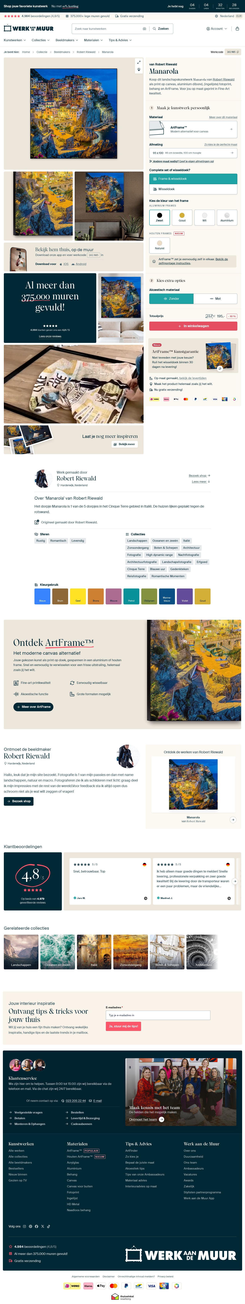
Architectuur (191, 548)
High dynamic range (159, 555)
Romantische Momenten (168, 576)
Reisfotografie (136, 576)
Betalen (20, 1118)
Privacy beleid (165, 1276)
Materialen (91, 40)
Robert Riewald (166, 64)
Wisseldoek (166, 189)
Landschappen (137, 541)
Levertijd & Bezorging (85, 1118)
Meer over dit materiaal (223, 117)
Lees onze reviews (50, 336)
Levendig (78, 541)
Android (81, 264)
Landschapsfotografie (176, 562)
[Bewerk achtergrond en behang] (139, 69)
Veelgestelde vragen (28, 1112)
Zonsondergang (138, 548)
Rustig (40, 541)
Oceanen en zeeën (165, 541)
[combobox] (106, 29)
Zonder (174, 299)
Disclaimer (109, 1276)
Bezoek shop (198, 476)
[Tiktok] (49, 1226)
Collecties (39, 40)
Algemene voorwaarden (86, 1276)
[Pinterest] (31, 1226)
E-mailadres (114, 1007)
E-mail (97, 1101)
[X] (43, 1226)
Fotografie (134, 555)
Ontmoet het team (143, 1119)
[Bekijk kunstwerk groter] (139, 62)
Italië (186, 541)
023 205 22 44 (76, 1101)
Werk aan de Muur (202, 1143)
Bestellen (77, 1112)
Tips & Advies (118, 40)
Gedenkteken (179, 569)
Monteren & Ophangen (30, 1124)
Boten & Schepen (166, 548)
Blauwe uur (157, 569)
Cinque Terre (136, 569)
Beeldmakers (65, 40)
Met (218, 299)
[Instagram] (24, 1226)
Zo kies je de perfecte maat (220, 144)
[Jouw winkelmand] (237, 29)
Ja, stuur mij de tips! (123, 1026)
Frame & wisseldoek (172, 179)
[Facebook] (36, 1226)
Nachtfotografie (188, 555)
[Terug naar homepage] (29, 27)
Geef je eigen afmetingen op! (183, 161)
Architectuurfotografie (142, 562)
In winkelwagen (196, 326)
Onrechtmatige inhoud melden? (136, 1276)
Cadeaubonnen (81, 1124)
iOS (66, 264)
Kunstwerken (13, 40)
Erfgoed (202, 562)
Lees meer (199, 482)
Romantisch (58, 541)
